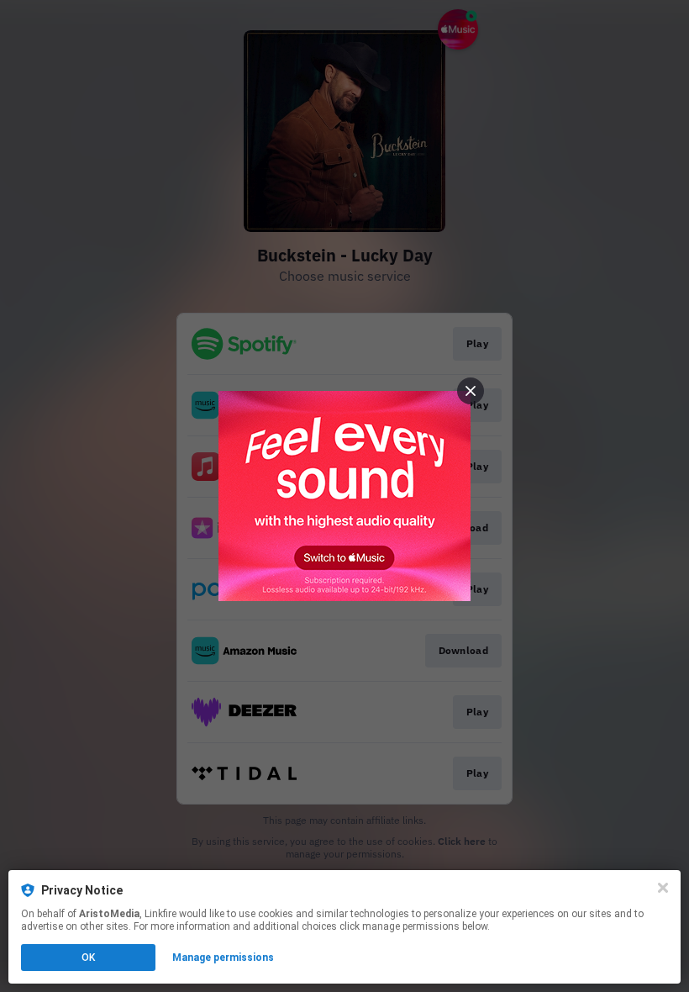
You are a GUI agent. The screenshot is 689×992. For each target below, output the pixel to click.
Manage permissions (223, 957)
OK (88, 957)
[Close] (663, 887)
